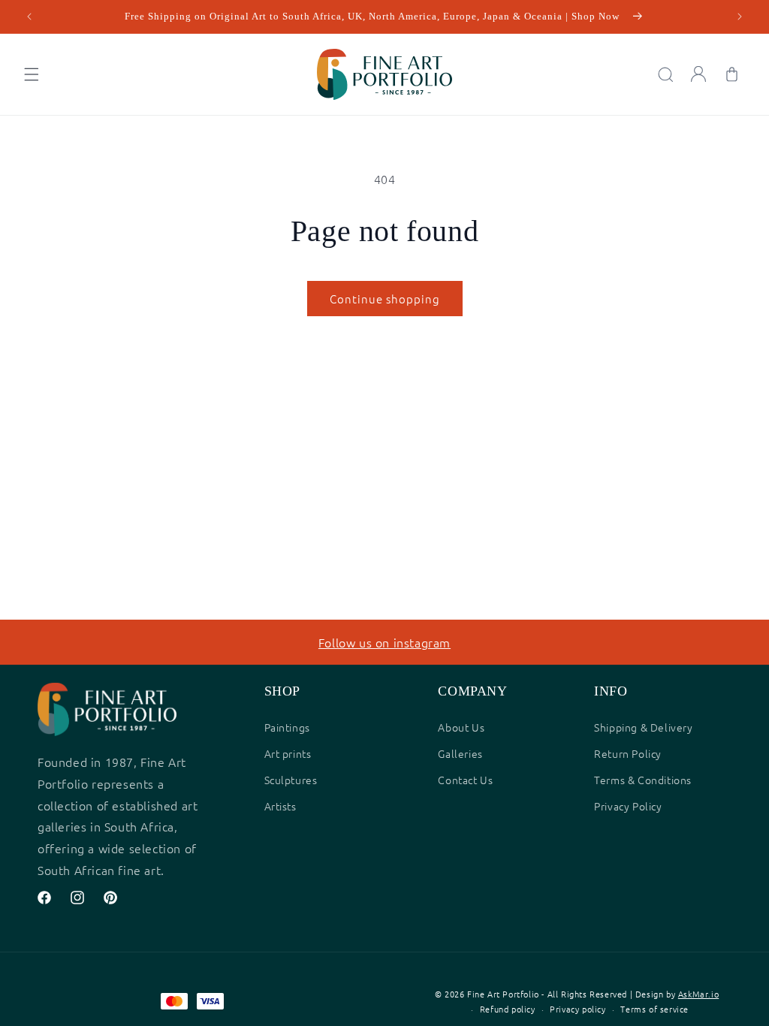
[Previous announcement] (29, 16)
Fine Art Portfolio (503, 994)
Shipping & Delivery (643, 727)
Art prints (288, 753)
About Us (461, 727)
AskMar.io (698, 994)
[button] (31, 74)
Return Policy (628, 753)
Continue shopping (385, 298)
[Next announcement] (739, 16)
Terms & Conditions (643, 779)
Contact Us (465, 779)
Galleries (460, 753)
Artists (280, 805)
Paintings (287, 727)
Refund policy (507, 1009)
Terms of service (654, 1009)
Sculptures (291, 779)
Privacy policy (577, 1009)
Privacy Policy (628, 805)
